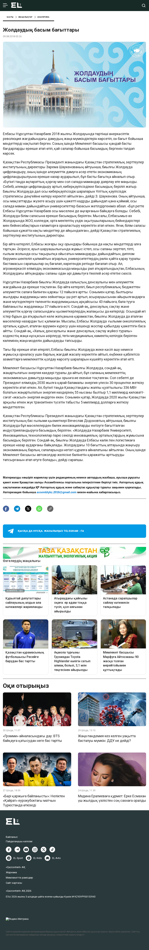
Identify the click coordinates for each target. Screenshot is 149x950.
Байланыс (12, 836)
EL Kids (37, 858)
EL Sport (18, 858)
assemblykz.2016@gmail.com (56, 492)
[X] (43, 849)
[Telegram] (17, 849)
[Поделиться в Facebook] (6, 509)
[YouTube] (26, 849)
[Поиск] (143, 5)
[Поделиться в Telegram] (17, 509)
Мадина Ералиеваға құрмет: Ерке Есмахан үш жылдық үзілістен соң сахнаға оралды (112, 798)
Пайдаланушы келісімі (19, 841)
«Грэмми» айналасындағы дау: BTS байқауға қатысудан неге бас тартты (32, 738)
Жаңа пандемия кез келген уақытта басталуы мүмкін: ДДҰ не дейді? (107, 738)
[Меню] (5, 5)
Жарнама (11, 872)
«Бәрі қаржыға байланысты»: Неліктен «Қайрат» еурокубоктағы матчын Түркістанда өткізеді (34, 800)
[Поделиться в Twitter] (28, 509)
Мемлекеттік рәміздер (19, 877)
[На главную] (16, 6)
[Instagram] (35, 849)
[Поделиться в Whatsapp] (39, 509)
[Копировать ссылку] (50, 509)
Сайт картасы (14, 882)
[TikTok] (52, 849)
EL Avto (56, 858)
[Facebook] (8, 849)
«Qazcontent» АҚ (15, 867)
